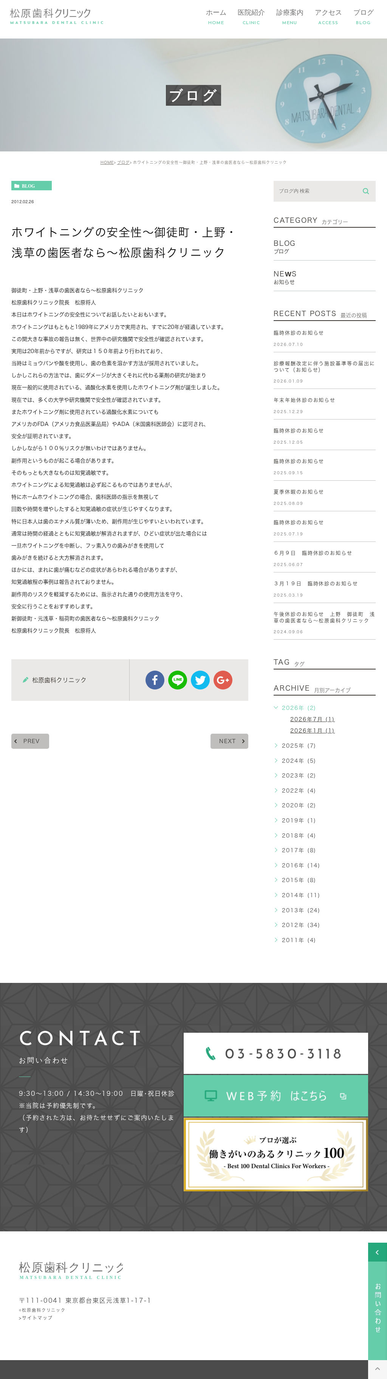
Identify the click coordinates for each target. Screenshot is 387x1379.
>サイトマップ (36, 1318)
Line (177, 680)
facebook (155, 680)
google (223, 680)
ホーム (216, 17)
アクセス (328, 17)
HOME (107, 162)
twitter (200, 680)
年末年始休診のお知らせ (305, 400)
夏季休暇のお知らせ (299, 491)
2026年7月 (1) (312, 719)
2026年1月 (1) (312, 730)
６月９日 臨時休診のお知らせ (313, 553)
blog (28, 186)
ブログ (363, 17)
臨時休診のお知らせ (299, 332)
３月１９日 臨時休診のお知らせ (316, 583)
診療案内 (289, 17)
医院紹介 (251, 17)
